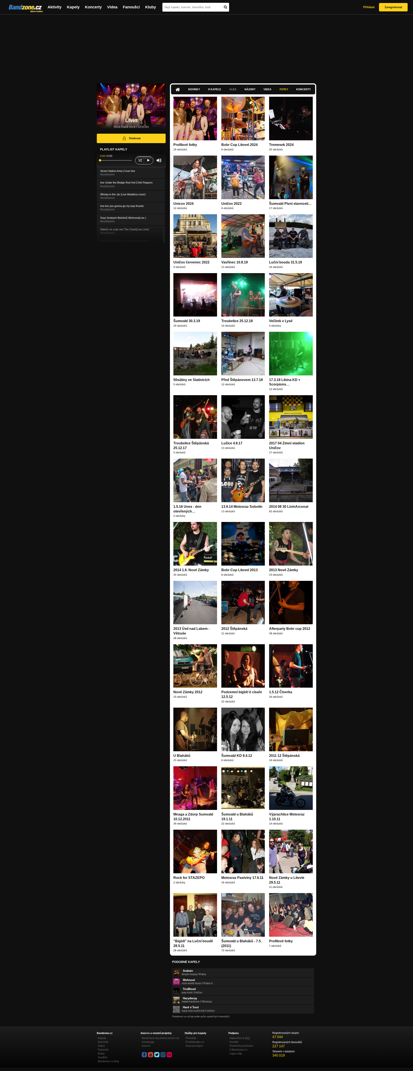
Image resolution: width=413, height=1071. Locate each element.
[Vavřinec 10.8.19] (243, 236)
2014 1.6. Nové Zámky (191, 570)
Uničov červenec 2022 (191, 262)
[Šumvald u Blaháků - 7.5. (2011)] (243, 915)
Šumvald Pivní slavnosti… (290, 203)
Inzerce (146, 1045)
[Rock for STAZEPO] (195, 851)
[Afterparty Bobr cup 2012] (291, 602)
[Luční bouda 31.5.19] (291, 236)
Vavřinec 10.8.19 (234, 262)
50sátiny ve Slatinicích (191, 380)
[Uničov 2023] (243, 177)
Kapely (73, 7)
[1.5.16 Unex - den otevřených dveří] (195, 480)
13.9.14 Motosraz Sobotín (241, 506)
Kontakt (234, 1041)
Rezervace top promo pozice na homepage (160, 1040)
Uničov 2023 (231, 203)
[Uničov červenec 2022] (195, 236)
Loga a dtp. (236, 1053)
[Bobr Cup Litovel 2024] (243, 118)
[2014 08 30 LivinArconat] (291, 480)
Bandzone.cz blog (108, 1061)
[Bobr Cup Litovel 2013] (243, 544)
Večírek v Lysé (281, 321)
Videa (112, 7)
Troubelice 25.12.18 (237, 321)
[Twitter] (156, 1054)
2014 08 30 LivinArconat (288, 506)
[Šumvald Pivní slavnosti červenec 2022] (291, 177)
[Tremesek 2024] (291, 118)
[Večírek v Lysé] (291, 295)
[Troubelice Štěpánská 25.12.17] (195, 417)
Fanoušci (131, 7)
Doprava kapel (194, 1045)
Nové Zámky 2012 (187, 692)
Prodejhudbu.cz (195, 1041)
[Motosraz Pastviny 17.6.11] (243, 851)
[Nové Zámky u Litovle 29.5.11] (291, 851)
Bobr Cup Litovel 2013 (239, 570)
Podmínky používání (241, 1045)
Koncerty (93, 7)
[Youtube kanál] (150, 1054)
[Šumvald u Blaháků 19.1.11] (243, 788)
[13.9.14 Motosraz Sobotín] (243, 480)
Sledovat (134, 138)
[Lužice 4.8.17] (243, 417)
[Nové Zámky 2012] (195, 666)
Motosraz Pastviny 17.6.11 (242, 878)
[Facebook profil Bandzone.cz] (144, 1054)
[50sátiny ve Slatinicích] (195, 353)
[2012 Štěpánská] (243, 602)
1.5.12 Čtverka (280, 692)
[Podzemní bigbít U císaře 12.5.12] (243, 666)
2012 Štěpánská (234, 628)
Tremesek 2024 (281, 145)
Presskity (191, 1038)
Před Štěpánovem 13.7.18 (242, 380)
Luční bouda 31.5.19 (285, 262)
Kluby (150, 7)
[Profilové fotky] (195, 118)
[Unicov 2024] (195, 177)
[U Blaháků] (195, 729)
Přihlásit (368, 7)
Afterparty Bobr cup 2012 (289, 628)
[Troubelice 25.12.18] (243, 295)
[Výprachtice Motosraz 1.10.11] (291, 788)
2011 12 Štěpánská (284, 755)
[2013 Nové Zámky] (291, 544)
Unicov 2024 (183, 203)
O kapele (214, 89)
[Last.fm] (169, 1054)
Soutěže (103, 1057)
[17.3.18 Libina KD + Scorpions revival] (291, 353)
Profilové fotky (185, 145)
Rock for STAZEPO (189, 878)
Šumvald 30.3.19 (186, 321)
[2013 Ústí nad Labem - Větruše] (195, 602)
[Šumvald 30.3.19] (195, 295)
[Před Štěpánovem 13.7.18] (243, 353)
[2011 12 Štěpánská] (291, 729)
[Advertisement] (206, 47)
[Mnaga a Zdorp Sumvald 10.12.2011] (195, 788)
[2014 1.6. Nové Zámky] (195, 544)
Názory (250, 89)
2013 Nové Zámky (283, 570)
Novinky (194, 89)
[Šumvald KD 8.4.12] (243, 729)
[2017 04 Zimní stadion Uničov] (291, 417)
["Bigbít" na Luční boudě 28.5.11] (195, 915)
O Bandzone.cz (238, 1049)
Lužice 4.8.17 (231, 443)
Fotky (284, 89)
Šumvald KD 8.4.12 (236, 755)
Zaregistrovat (393, 7)
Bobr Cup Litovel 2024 (239, 145)
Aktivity (55, 7)
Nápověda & (240, 1038)
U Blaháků (181, 755)
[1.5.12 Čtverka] (291, 666)
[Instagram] (163, 1054)
